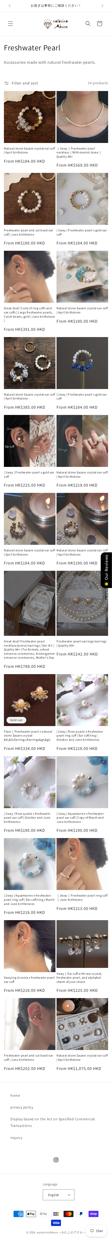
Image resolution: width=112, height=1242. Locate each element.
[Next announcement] (102, 6)
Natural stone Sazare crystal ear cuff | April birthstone (29, 150)
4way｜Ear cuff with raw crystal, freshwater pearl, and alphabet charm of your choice (79, 978)
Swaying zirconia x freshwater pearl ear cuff (29, 980)
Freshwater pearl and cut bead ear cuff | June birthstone (28, 232)
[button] (10, 23)
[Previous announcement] (9, 6)
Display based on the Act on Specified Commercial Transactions (52, 1122)
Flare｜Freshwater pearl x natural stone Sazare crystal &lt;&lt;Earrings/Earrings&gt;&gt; (28, 735)
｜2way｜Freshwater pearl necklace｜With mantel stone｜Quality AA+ (79, 152)
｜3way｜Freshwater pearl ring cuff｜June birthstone (82, 897)
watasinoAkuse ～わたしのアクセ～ (61, 1232)
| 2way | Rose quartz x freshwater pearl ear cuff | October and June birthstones (27, 818)
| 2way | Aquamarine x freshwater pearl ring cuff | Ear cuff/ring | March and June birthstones (29, 899)
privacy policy (21, 1107)
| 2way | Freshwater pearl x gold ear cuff (82, 232)
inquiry (16, 1137)
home (15, 1095)
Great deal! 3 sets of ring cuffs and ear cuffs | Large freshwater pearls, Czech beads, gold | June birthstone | (29, 314)
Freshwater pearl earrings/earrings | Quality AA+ (82, 643)
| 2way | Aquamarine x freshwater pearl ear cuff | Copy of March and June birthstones (80, 818)
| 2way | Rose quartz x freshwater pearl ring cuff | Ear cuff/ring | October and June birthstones (80, 735)
